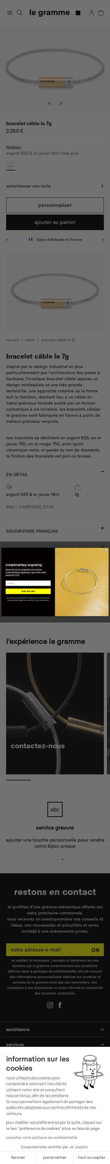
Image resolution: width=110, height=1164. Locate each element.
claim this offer (28, 591)
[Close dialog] (106, 550)
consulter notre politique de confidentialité (41, 1138)
